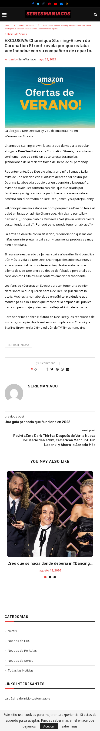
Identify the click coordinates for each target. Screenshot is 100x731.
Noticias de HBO (19, 641)
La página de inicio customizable (27, 698)
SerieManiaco (27, 59)
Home (7, 26)
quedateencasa (18, 345)
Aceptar (49, 726)
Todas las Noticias (20, 670)
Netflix (12, 631)
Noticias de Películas (22, 650)
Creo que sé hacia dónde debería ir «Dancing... (50, 563)
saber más (69, 726)
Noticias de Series (26, 26)
